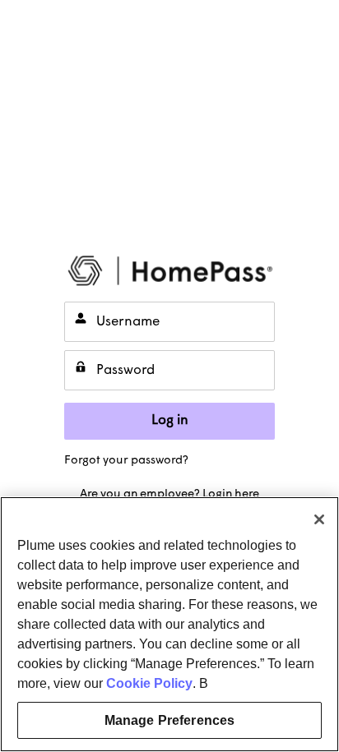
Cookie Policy (149, 683)
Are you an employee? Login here (169, 494)
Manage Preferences (169, 720)
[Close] (319, 519)
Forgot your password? (126, 460)
